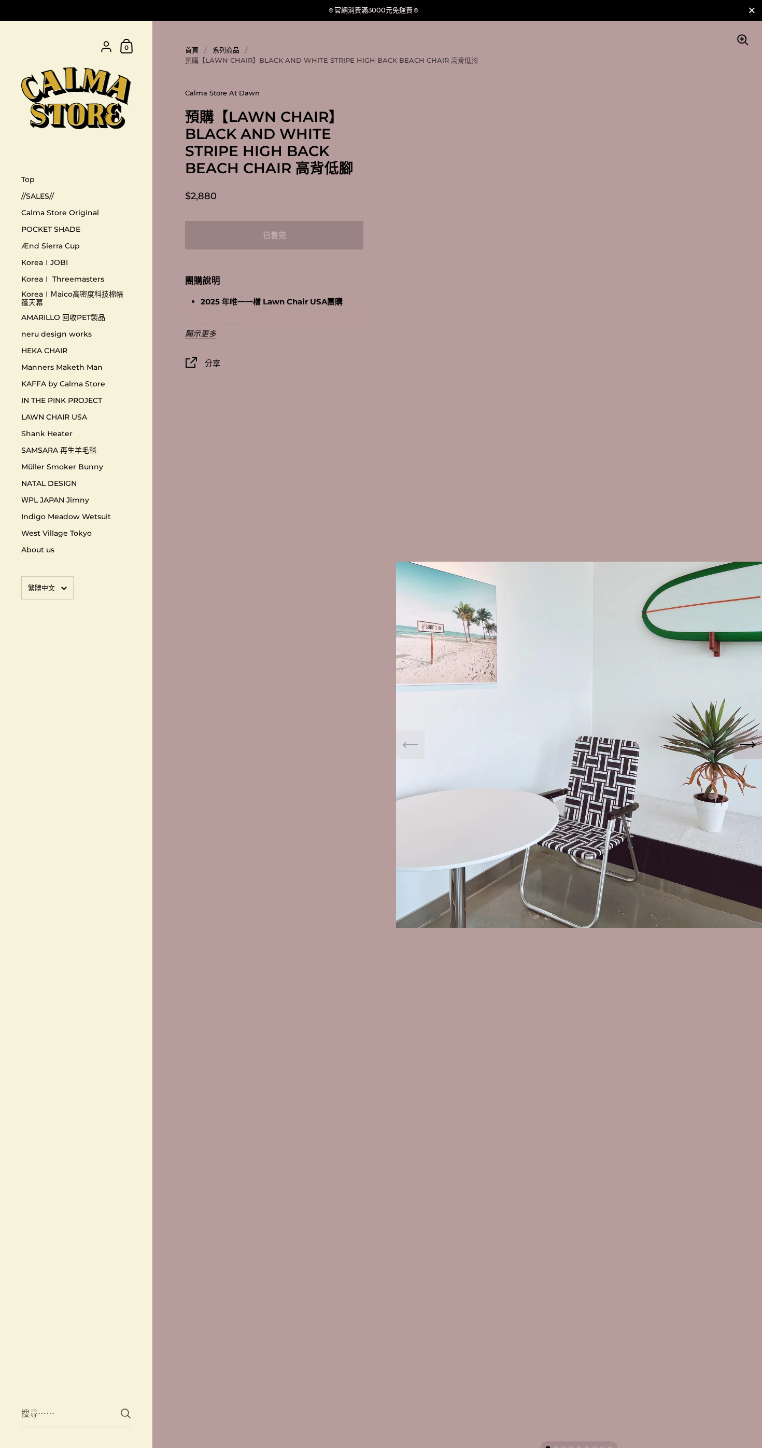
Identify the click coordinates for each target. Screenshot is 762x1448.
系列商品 (226, 50)
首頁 (192, 50)
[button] (747, 745)
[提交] (125, 1413)
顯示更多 (200, 334)
